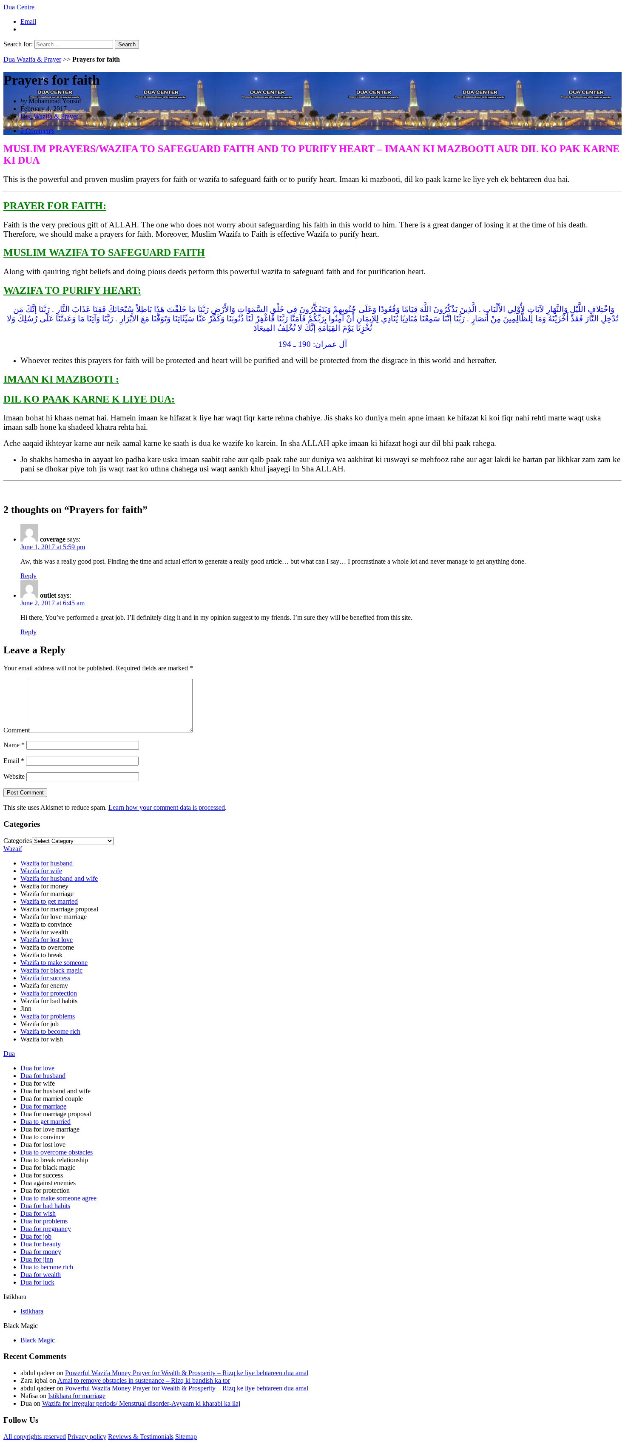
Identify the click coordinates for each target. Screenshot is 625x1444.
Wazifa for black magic (51, 970)
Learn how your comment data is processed (166, 807)
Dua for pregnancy (45, 1228)
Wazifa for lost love (46, 939)
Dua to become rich (46, 1267)
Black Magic (37, 1340)
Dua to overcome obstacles (56, 1152)
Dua (9, 1053)
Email (28, 21)
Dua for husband (42, 1075)
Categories (17, 840)
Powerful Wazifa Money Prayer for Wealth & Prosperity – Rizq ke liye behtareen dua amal (186, 1372)
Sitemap (186, 1436)
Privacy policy (87, 1436)
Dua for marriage (43, 1106)
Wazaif (12, 848)
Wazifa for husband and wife (59, 878)
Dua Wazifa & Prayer (32, 59)
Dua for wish (38, 1213)
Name (14, 745)
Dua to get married (45, 1121)
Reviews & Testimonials (140, 1436)
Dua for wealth (40, 1274)
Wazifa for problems (47, 1016)
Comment (16, 730)
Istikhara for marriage (76, 1395)
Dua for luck (37, 1282)
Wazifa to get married (49, 901)
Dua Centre (18, 7)
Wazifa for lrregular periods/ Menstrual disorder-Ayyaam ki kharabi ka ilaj (141, 1403)
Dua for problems (44, 1221)
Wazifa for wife (41, 870)
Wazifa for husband (46, 863)
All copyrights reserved (34, 1436)
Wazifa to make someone (54, 962)
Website (14, 776)
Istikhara (31, 1311)
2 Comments (37, 130)
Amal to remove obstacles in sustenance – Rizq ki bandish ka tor (143, 1380)
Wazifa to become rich (50, 1031)
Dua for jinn (36, 1259)
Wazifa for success (45, 978)
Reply (28, 575)
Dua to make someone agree (58, 1198)
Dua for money (40, 1251)
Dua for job (35, 1236)
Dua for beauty (40, 1244)
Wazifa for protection (48, 993)
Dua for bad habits (45, 1205)
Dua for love (37, 1068)
